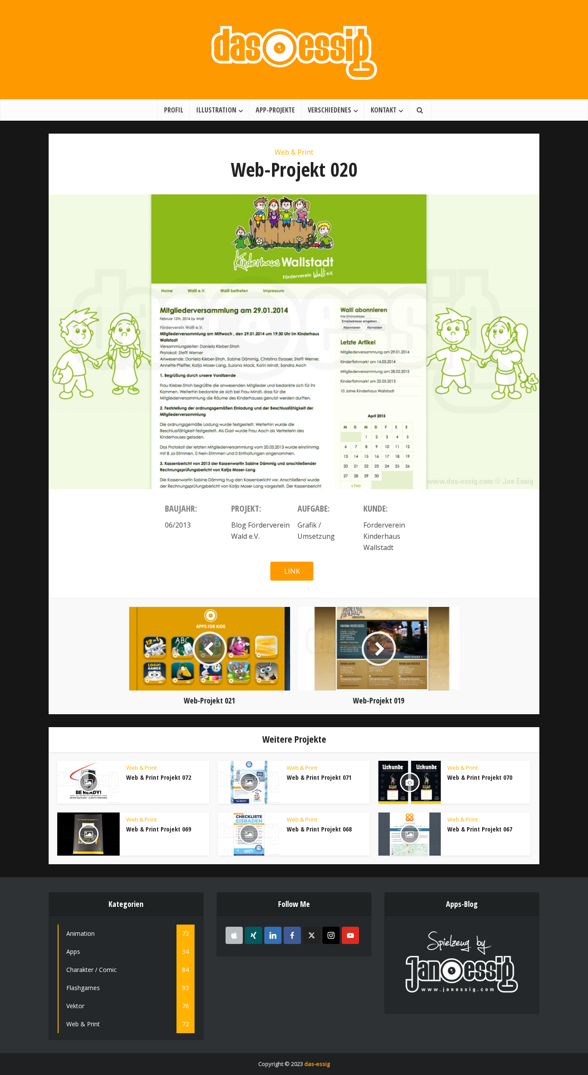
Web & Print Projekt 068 (319, 829)
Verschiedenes (329, 110)
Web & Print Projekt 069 (158, 829)
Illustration (216, 110)
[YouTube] (350, 935)
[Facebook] (292, 935)
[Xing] (253, 935)
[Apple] (234, 935)
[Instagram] (331, 935)
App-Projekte (275, 110)
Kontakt (383, 110)
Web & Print (294, 152)
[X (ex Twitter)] (311, 935)
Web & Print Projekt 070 (479, 777)
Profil (173, 110)
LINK (292, 571)
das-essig (317, 1064)
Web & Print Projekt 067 (479, 829)
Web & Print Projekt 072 (158, 777)
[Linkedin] (273, 935)
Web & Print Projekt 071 (319, 777)
